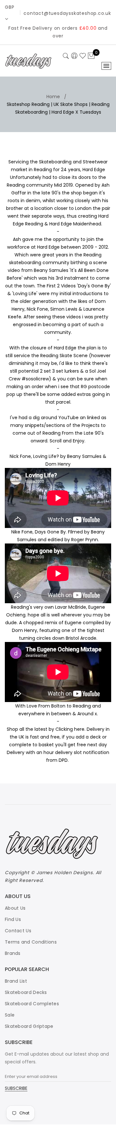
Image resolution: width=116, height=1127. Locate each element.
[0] (91, 56)
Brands (13, 953)
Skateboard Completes (32, 1003)
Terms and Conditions (31, 942)
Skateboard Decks (26, 992)
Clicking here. (70, 729)
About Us (15, 908)
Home (53, 96)
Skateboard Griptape (29, 1026)
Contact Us (18, 930)
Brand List (16, 981)
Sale (10, 1015)
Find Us (13, 919)
